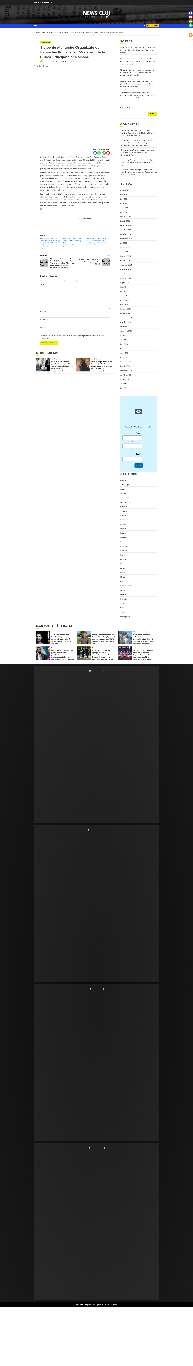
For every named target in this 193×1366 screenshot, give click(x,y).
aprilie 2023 (124, 353)
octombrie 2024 (125, 274)
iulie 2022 (123, 384)
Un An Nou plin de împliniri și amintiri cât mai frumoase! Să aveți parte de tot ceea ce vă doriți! (139, 172)
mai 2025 (123, 243)
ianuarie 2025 (125, 260)
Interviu (122, 555)
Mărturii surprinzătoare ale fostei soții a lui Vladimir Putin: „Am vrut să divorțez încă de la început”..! (101, 365)
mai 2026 (123, 203)
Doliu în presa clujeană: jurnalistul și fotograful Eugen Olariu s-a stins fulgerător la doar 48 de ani (62, 365)
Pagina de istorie (126, 586)
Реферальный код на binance (131, 140)
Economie (123, 524)
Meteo (122, 564)
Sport (122, 608)
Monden (123, 568)
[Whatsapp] (99, 153)
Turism (122, 612)
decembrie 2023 (126, 318)
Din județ (123, 515)
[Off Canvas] (35, 25)
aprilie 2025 (124, 247)
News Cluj (96, 13)
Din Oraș (123, 520)
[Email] (104, 153)
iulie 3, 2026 (57, 371)
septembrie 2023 (126, 331)
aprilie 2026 (124, 208)
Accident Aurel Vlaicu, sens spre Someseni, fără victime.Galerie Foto (138, 152)
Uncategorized (125, 616)
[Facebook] (95, 153)
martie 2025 (124, 252)
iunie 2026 (124, 199)
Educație (123, 533)
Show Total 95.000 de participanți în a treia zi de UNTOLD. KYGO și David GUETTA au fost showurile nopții (138, 133)
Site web (43, 328)
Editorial (123, 528)
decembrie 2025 (126, 225)
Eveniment (123, 537)
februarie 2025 (125, 256)
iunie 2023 (124, 344)
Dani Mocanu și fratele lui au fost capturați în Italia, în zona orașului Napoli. (73, 241)
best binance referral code (130, 169)
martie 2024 (124, 304)
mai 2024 (123, 296)
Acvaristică (124, 480)
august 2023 (124, 335)
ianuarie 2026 (125, 221)
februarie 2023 (125, 362)
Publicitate (123, 594)
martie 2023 (124, 357)
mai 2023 (123, 348)
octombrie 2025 (125, 234)
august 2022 (124, 379)
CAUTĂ (152, 114)
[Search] (144, 26)
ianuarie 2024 (125, 313)
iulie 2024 (123, 287)
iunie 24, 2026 (97, 371)
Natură (122, 577)
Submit (138, 465)
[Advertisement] (75, 133)
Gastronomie (124, 546)
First (132, 441)
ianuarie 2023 (125, 366)
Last (132, 449)
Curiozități (123, 511)
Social (122, 603)
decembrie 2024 (126, 265)
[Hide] (192, 39)
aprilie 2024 (124, 300)
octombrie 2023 (125, 326)
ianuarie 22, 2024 (58, 61)
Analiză (122, 489)
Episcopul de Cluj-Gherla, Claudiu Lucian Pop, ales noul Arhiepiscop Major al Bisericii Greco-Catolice (96, 241)
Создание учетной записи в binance (133, 150)
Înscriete (154, 26)
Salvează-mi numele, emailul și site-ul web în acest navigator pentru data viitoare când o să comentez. (73, 336)
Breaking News (45, 42)
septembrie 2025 (126, 238)
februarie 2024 (125, 309)
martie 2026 (124, 212)
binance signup (126, 130)
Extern (122, 542)
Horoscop (123, 550)
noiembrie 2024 (125, 269)
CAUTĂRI (125, 107)
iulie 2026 (123, 194)
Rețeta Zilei (124, 599)
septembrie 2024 (126, 278)
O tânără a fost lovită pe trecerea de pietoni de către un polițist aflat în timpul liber (138, 162)
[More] (191, 35)
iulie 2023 (123, 340)
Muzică (122, 572)
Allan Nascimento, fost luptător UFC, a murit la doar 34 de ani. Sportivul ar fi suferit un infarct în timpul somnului (137, 50)
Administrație (124, 484)
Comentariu (44, 284)
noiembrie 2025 (125, 230)
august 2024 (124, 282)
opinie (122, 581)
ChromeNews (103, 1305)
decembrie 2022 (126, 370)
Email (42, 320)
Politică (122, 590)
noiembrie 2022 (125, 375)
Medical (123, 559)
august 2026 (124, 190)
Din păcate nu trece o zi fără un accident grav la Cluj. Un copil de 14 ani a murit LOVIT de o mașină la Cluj (138, 143)
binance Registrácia (127, 160)
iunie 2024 (124, 291)
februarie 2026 (125, 216)
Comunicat (123, 506)
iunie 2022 (124, 388)
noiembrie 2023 (125, 322)
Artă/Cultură (124, 498)
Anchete (123, 493)
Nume (43, 312)
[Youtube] (108, 153)
